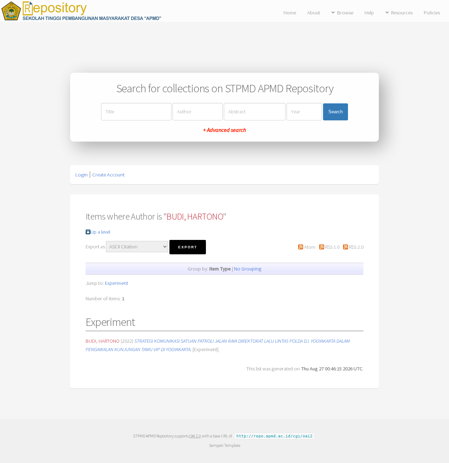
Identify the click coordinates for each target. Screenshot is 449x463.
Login (81, 175)
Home (289, 12)
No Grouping (247, 269)
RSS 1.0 (332, 247)
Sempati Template (224, 445)
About (313, 12)
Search (335, 111)
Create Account (108, 175)
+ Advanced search (224, 130)
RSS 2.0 (356, 247)
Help (369, 12)
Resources (402, 12)
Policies (432, 12)
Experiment (116, 283)
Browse (345, 12)
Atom (309, 247)
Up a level (100, 232)
